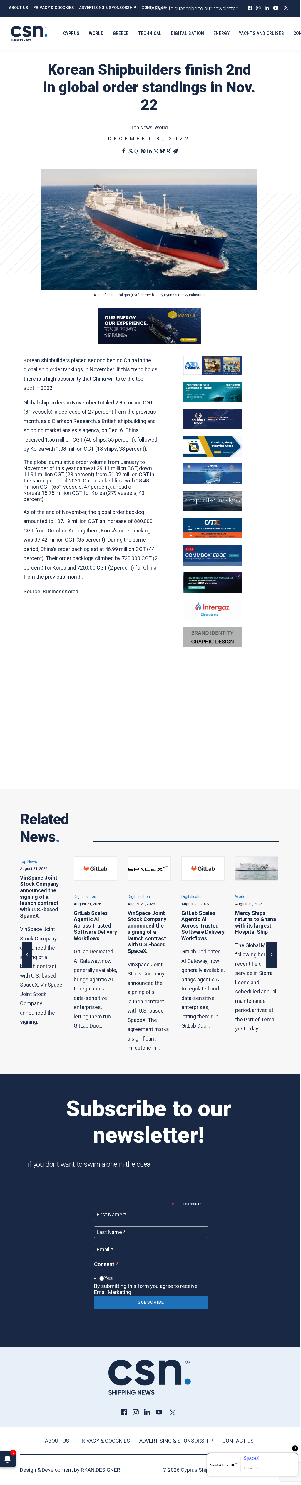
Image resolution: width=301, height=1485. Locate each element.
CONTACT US (153, 7)
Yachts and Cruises (261, 33)
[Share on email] (175, 151)
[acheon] (212, 509)
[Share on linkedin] (149, 151)
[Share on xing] (169, 151)
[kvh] (212, 564)
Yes (108, 1278)
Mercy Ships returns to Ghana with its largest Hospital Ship (201, 922)
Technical (150, 33)
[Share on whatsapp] (156, 151)
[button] (249, 8)
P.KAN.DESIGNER (100, 1470)
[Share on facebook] (123, 151)
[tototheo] (212, 591)
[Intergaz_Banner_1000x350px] (212, 618)
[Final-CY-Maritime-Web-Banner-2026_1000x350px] (212, 482)
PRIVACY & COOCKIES (53, 7)
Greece (121, 33)
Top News (142, 127)
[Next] (272, 967)
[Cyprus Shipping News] (29, 33)
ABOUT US (18, 7)
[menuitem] (249, 8)
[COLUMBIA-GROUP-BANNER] (212, 427)
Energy (221, 33)
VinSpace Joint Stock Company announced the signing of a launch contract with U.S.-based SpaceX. (93, 932)
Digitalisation (187, 33)
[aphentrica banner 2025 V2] (212, 373)
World (96, 33)
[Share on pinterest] (143, 151)
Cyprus (71, 33)
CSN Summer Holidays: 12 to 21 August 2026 (253, 919)
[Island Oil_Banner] (149, 342)
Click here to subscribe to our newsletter (191, 8)
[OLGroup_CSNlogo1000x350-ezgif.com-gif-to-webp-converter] (212, 455)
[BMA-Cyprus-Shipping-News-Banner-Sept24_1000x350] (212, 400)
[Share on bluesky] (162, 151)
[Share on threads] (136, 151)
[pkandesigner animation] (212, 645)
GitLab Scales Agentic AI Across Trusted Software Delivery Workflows (41, 925)
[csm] (212, 536)
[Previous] (27, 967)
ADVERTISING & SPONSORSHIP (107, 7)
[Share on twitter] (130, 151)
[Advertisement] (149, 727)
